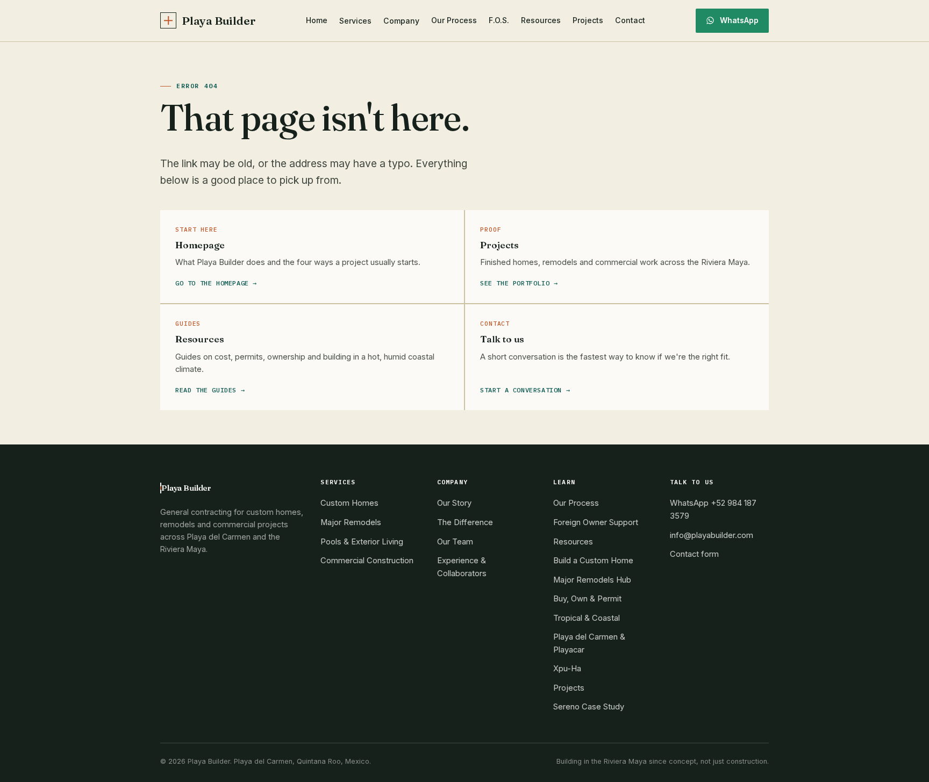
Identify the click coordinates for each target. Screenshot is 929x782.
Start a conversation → (525, 390)
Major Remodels (350, 522)
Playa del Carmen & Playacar (589, 643)
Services (355, 20)
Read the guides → (210, 390)
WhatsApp (739, 20)
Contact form (694, 554)
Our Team (455, 542)
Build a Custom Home (593, 560)
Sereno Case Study (588, 707)
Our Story (454, 503)
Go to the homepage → (216, 283)
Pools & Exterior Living (361, 542)
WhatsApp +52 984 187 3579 (713, 509)
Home (316, 20)
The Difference (465, 522)
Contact (630, 20)
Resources (541, 20)
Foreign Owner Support (595, 522)
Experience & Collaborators (462, 567)
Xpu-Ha (567, 668)
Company (401, 20)
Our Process (454, 20)
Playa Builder (218, 20)
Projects (588, 20)
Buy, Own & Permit (587, 599)
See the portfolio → (519, 283)
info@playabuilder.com (711, 535)
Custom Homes (349, 503)
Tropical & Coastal (586, 618)
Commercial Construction (366, 560)
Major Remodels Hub (592, 580)
